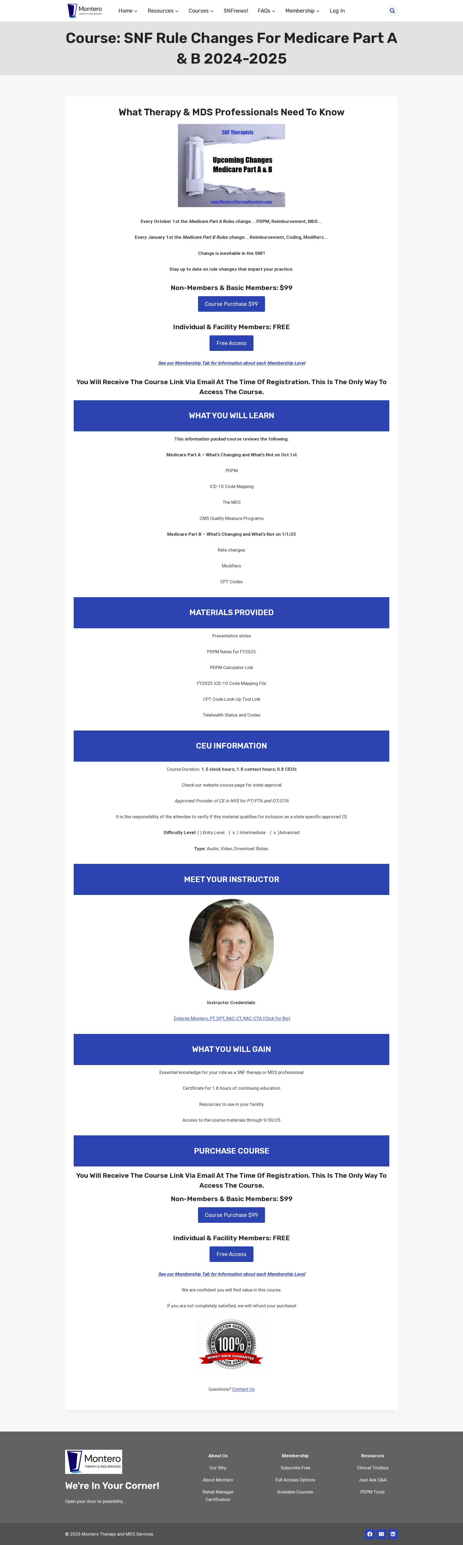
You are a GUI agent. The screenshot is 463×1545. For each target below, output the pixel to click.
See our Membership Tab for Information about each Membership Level (231, 363)
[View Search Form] (392, 10)
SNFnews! (236, 11)
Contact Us (243, 1389)
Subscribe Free (295, 1467)
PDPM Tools (372, 1492)
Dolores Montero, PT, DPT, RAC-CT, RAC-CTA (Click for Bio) (232, 1018)
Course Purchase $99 (231, 304)
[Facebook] (370, 1534)
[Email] (381, 1534)
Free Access (231, 343)
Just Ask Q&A (373, 1479)
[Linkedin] (393, 1534)
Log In (337, 11)
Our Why (218, 1467)
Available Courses (295, 1492)
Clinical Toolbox (373, 1467)
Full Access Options (295, 1479)
